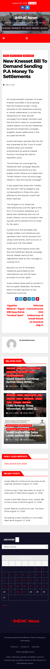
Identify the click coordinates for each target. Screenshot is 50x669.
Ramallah (22, 429)
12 (17, 580)
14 (31, 580)
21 (31, 586)
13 (24, 580)
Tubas (9, 402)
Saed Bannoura (28, 340)
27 (24, 592)
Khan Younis (11, 372)
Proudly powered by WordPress (16, 637)
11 (11, 580)
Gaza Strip (11, 368)
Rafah (31, 372)
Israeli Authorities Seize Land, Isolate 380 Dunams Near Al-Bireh (24, 435)
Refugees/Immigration (15, 375)
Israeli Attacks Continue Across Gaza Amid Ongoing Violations (22, 382)
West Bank (26, 402)
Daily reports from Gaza (15, 463)
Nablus (19, 398)
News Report (28, 55)
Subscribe (35, 647)
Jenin (40, 395)
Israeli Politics (15, 55)
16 (44, 580)
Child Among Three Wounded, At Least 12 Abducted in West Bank (23, 408)
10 (4, 580)
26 (18, 592)
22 (37, 586)
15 (37, 580)
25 (11, 592)
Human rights (22, 368)
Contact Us (25, 647)
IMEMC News (28, 386)
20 (24, 586)
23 (44, 586)
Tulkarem (17, 402)
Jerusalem (11, 398)
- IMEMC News (25, 17)
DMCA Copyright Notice (25, 652)
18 (11, 586)
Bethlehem (11, 395)
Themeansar (25, 641)
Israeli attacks (34, 368)
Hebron (20, 395)
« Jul (4, 605)
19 (17, 586)
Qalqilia (39, 398)
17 (4, 586)
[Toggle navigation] (26, 38)
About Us (14, 647)
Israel (6, 55)
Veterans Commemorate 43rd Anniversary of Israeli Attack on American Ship (34, 315)
